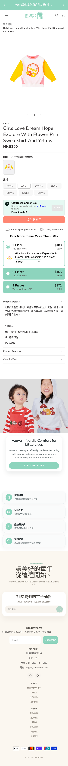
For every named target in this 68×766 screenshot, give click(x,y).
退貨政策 (34, 718)
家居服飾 (7, 24)
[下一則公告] (63, 4)
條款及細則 (34, 727)
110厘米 (54, 186)
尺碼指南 (34, 722)
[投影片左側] (27, 115)
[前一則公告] (4, 4)
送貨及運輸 (34, 713)
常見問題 (34, 736)
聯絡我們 (34, 702)
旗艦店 (34, 693)
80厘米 (10, 187)
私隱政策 (34, 732)
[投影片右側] (40, 115)
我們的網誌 (34, 697)
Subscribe (50, 640)
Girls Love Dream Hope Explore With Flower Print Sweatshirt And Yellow (33, 30)
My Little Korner (37, 757)
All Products (42, 206)
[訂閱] (59, 609)
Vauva (6, 123)
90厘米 (24, 186)
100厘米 (39, 186)
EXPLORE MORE (34, 465)
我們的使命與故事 (34, 688)
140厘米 (41, 193)
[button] (57, 15)
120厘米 (10, 193)
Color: (18, 157)
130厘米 (25, 193)
